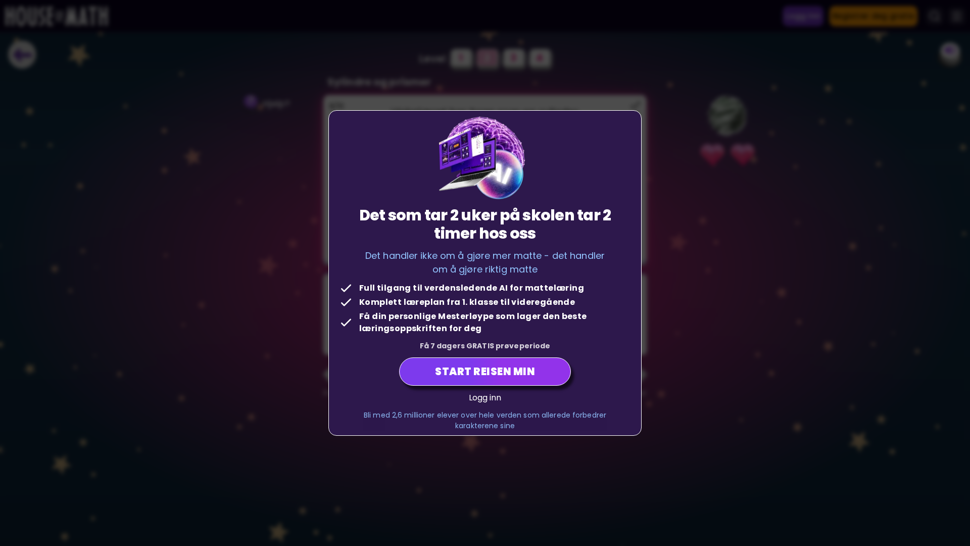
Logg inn (485, 397)
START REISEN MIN (485, 372)
